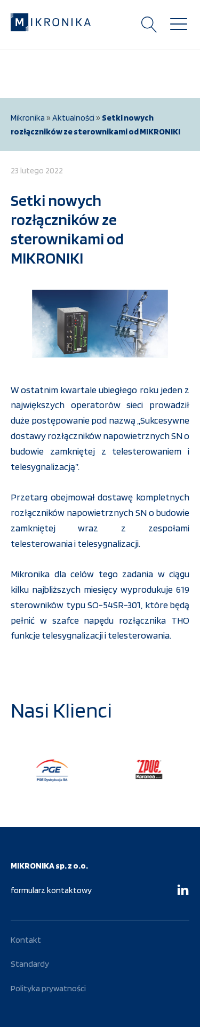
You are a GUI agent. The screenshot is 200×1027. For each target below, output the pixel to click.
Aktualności (73, 118)
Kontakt (26, 940)
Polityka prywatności (48, 988)
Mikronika (28, 118)
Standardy (30, 964)
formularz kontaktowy (51, 890)
